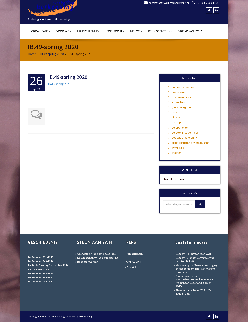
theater (176, 153)
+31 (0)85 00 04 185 (207, 2)
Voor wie (62, 31)
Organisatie (39, 31)
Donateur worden (87, 261)
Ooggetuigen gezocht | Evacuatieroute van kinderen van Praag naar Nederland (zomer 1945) (195, 281)
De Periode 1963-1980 (40, 277)
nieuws (176, 117)
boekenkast (179, 92)
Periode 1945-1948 (38, 269)
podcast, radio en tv (184, 137)
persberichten (180, 127)
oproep (176, 122)
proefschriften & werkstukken (190, 142)
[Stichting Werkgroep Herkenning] (74, 8)
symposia (178, 147)
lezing (175, 112)
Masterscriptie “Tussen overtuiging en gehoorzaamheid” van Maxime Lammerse (196, 269)
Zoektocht (114, 31)
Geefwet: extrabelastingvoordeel (96, 253)
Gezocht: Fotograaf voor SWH (193, 253)
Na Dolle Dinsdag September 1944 (48, 265)
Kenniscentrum (159, 31)
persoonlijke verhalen (185, 132)
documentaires (181, 97)
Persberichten (135, 253)
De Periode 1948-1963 (40, 273)
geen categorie (181, 107)
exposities (178, 102)
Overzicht (132, 267)
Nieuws (135, 31)
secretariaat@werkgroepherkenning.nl (169, 2)
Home (32, 54)
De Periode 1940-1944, (41, 261)
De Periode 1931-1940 (40, 257)
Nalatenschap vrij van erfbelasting (97, 257)
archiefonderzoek (183, 87)
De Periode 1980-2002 (40, 281)
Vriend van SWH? (190, 31)
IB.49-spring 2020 (52, 54)
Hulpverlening (88, 31)
